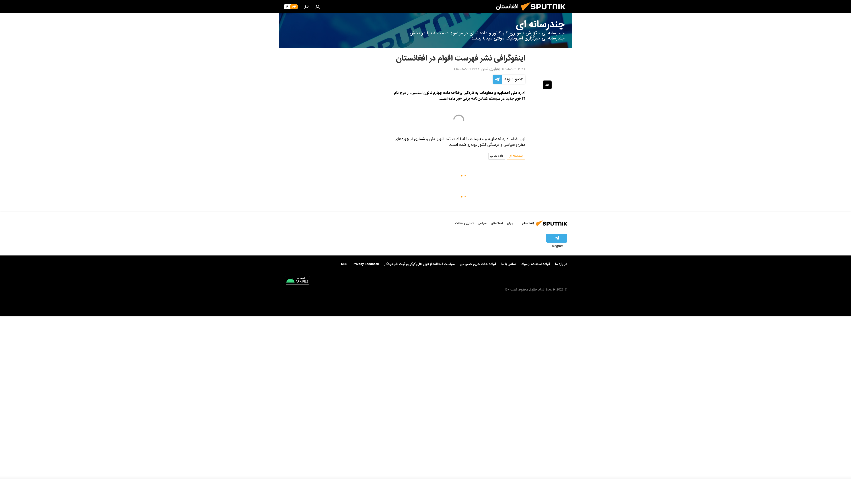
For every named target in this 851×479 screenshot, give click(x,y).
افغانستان (497, 223)
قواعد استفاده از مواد (535, 264)
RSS (344, 264)
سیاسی (482, 223)
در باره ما (561, 264)
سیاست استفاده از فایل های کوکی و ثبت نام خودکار (419, 264)
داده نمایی (496, 156)
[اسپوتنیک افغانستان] (545, 13)
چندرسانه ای (516, 156)
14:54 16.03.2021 (513, 69)
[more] (547, 84)
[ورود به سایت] (317, 6)
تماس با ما (508, 264)
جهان (510, 223)
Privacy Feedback (366, 264)
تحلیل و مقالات (464, 223)
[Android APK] (297, 281)
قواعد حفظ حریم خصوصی (478, 264)
